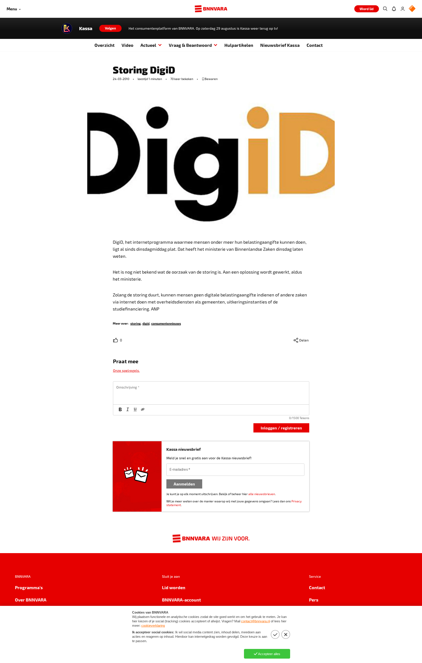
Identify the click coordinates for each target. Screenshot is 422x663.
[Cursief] (127, 409)
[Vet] (120, 409)
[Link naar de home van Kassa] (67, 28)
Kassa (85, 28)
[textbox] (211, 392)
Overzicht (105, 45)
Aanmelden (184, 483)
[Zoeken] (385, 8)
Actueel (148, 45)
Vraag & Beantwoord (190, 45)
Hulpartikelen (238, 45)
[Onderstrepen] (135, 409)
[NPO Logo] (412, 9)
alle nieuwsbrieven (261, 494)
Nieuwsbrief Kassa (280, 45)
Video (127, 45)
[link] (135, 323)
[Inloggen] (402, 8)
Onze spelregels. (126, 370)
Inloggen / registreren (281, 427)
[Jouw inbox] (394, 9)
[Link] (142, 409)
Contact (315, 45)
